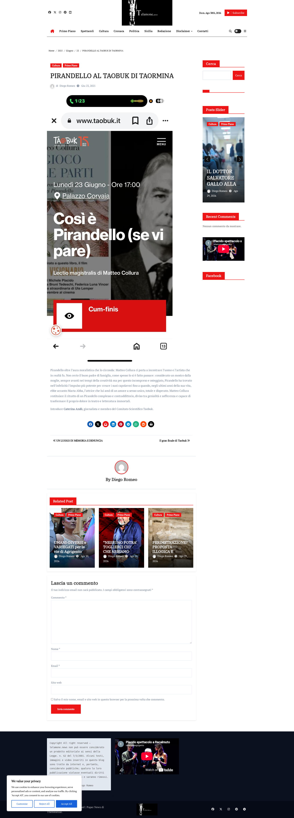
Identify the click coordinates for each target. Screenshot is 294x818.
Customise (22, 803)
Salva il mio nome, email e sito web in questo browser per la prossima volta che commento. (109, 699)
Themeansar (54, 812)
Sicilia (148, 31)
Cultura (104, 31)
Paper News (94, 807)
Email (55, 666)
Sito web (56, 682)
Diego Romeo (67, 85)
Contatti (202, 31)
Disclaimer (183, 31)
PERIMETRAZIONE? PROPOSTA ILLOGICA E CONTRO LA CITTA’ (170, 549)
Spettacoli (87, 31)
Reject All (44, 803)
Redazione (164, 31)
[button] (245, 31)
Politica (134, 31)
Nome (55, 649)
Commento (58, 597)
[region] (44, 793)
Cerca (211, 63)
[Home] (52, 31)
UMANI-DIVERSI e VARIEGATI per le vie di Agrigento (70, 547)
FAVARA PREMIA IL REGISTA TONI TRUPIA (223, 180)
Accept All (66, 803)
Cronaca (119, 31)
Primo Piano (67, 31)
